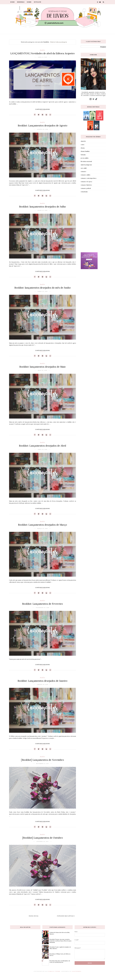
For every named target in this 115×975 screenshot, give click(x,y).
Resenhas (20, 2)
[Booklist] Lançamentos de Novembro (42, 759)
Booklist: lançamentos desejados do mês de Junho (42, 287)
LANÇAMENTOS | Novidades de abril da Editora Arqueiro (42, 53)
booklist (42, 50)
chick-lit (83, 141)
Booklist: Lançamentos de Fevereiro (42, 603)
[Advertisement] (93, 223)
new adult (84, 168)
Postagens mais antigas (65, 916)
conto (82, 144)
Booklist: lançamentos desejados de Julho (42, 206)
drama (83, 148)
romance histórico (86, 185)
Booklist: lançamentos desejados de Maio (42, 366)
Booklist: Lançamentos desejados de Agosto (42, 125)
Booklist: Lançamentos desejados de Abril (42, 445)
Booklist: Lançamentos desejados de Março (42, 524)
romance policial (86, 188)
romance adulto (85, 175)
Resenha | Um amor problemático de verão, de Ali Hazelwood (60, 961)
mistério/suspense (86, 165)
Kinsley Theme (54, 971)
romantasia (84, 191)
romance (83, 171)
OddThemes (76, 971)
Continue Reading (42, 109)
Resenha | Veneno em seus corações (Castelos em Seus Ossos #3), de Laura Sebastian (60, 941)
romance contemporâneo (88, 178)
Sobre (29, 2)
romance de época (86, 181)
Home (12, 2)
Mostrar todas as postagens (58, 42)
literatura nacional (86, 161)
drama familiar (85, 151)
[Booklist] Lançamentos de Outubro (42, 837)
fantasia (83, 154)
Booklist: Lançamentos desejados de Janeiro (42, 680)
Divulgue (37, 2)
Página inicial (33, 916)
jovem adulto (84, 158)
